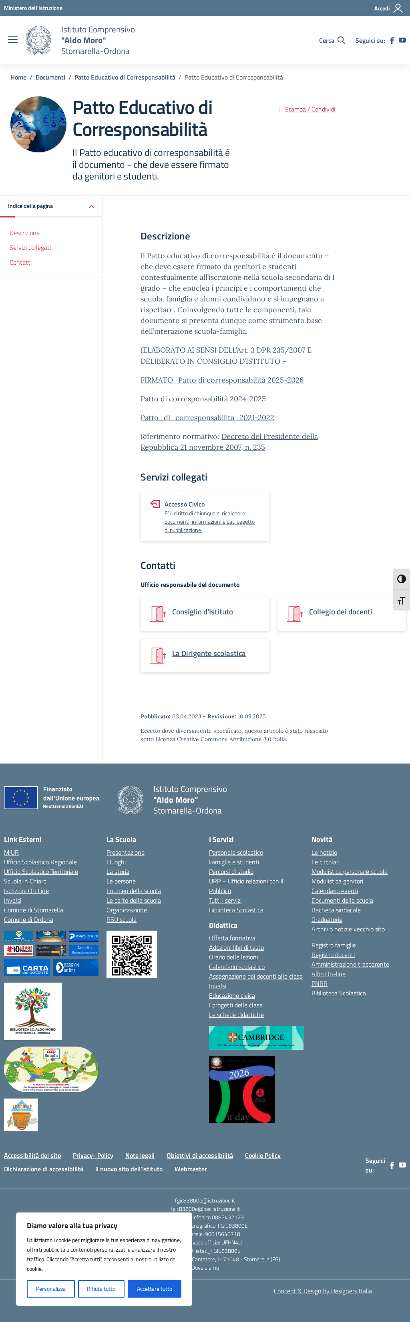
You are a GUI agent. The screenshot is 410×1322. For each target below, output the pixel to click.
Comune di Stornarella (33, 910)
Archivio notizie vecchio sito (348, 929)
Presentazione (126, 852)
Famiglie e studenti (234, 862)
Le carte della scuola (134, 900)
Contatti (21, 262)
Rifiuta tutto (101, 1288)
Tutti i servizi (225, 900)
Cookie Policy (263, 1155)
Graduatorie (327, 919)
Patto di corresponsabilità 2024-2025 (203, 398)
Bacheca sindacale (336, 910)
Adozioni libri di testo (236, 947)
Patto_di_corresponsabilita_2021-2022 (207, 417)
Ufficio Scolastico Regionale (40, 862)
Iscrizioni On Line (26, 890)
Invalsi (12, 900)
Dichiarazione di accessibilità (43, 1169)
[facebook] (392, 40)
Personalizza (51, 1288)
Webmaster (191, 1169)
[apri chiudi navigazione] (13, 40)
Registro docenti (333, 954)
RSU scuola (122, 919)
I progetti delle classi (236, 1005)
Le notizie (324, 852)
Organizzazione (127, 910)
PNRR (320, 983)
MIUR (11, 852)
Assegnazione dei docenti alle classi (256, 976)
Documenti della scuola (342, 900)
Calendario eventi (335, 890)
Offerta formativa (232, 938)
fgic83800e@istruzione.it (205, 1200)
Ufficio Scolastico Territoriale (41, 871)
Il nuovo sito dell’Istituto (129, 1169)
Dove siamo (205, 1267)
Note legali (140, 1155)
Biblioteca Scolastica (236, 910)
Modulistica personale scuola (350, 871)
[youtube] (402, 40)
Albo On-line (329, 974)
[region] (104, 1259)
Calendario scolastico (237, 966)
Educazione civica (232, 995)
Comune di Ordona (28, 919)
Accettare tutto (154, 1288)
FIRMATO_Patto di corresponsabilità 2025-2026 (222, 380)
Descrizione (25, 232)
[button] (51, 206)
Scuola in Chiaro (25, 881)
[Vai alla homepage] (38, 40)
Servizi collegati (30, 247)
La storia (118, 871)
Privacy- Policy (93, 1155)
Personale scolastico (236, 852)
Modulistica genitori (337, 881)
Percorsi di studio (231, 871)
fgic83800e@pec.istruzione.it (205, 1208)
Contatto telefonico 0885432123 (205, 1217)
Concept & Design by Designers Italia (323, 1291)
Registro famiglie (334, 945)
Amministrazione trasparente (350, 964)
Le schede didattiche (236, 1014)
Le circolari (326, 862)
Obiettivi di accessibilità (200, 1155)
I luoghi (116, 862)
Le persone (121, 881)
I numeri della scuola (134, 890)
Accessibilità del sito (32, 1155)
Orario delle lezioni (233, 957)
